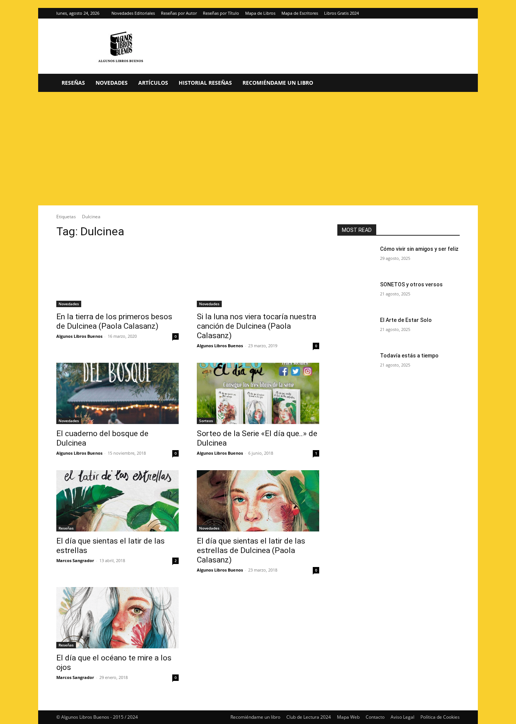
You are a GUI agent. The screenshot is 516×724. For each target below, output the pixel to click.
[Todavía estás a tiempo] (355, 365)
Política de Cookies (440, 717)
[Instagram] (441, 13)
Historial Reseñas (205, 82)
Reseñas (73, 82)
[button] (451, 83)
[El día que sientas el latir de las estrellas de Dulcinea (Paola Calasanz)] (258, 500)
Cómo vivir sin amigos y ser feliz (419, 249)
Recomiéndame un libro (278, 82)
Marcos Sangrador (75, 560)
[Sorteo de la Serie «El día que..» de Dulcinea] (258, 393)
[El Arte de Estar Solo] (355, 329)
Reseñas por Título (221, 13)
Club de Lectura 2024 (308, 717)
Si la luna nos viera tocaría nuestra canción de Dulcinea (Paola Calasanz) (256, 326)
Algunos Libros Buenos (79, 336)
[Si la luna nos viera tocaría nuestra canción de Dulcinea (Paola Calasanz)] (258, 276)
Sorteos (206, 420)
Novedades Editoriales (133, 13)
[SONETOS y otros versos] (355, 294)
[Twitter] (454, 13)
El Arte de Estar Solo (406, 320)
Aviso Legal (402, 717)
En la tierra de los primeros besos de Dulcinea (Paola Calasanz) (114, 321)
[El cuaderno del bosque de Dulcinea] (117, 393)
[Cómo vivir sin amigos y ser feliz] (355, 258)
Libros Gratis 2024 (341, 13)
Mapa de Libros (260, 13)
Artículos (153, 82)
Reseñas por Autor (179, 13)
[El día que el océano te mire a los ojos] (117, 617)
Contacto (375, 717)
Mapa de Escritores (299, 13)
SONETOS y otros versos (411, 284)
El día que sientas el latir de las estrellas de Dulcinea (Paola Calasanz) (251, 550)
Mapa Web (348, 717)
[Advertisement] (258, 149)
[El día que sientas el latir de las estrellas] (117, 500)
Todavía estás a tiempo (409, 356)
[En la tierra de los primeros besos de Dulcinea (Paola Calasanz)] (117, 276)
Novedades (112, 82)
